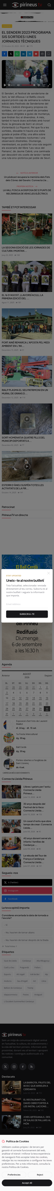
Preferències (14, 1174)
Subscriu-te (27, 614)
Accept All (27, 1182)
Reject (40, 1174)
